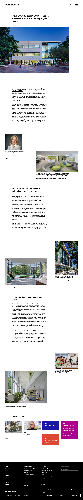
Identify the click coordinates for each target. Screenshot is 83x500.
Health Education (28, 483)
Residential (44, 472)
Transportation (45, 480)
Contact (7, 484)
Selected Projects (28, 466)
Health (25, 482)
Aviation (26, 472)
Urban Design (45, 482)
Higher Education (28, 485)
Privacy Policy (17, 495)
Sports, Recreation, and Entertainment (47, 478)
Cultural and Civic (28, 478)
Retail (43, 474)
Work (6, 466)
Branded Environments (29, 474)
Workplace (44, 484)
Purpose (7, 468)
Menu (76, 4)
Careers (7, 482)
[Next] (77, 370)
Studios (7, 475)
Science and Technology (47, 476)
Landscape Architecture (47, 470)
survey (35, 314)
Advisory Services (28, 470)
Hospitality (44, 466)
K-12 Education (45, 468)
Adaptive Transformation (29, 468)
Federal (25, 480)
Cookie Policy (25, 495)
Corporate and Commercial (30, 476)
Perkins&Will (12, 4)
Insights (7, 470)
